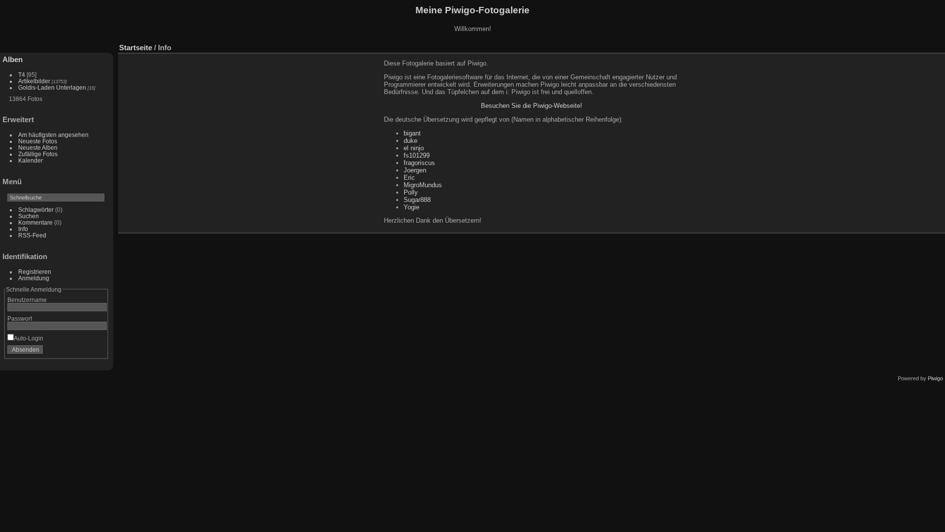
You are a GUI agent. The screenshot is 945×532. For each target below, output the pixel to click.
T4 (21, 74)
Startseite (135, 47)
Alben (12, 59)
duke (410, 140)
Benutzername (27, 300)
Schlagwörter (36, 209)
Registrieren (34, 271)
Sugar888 (417, 199)
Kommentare (35, 222)
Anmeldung (33, 278)
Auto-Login (28, 338)
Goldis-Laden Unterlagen (52, 87)
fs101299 (417, 155)
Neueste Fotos (37, 141)
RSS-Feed (32, 235)
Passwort (19, 318)
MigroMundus (423, 185)
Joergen (415, 170)
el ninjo (414, 148)
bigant (412, 133)
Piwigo (935, 378)
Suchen (28, 216)
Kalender (30, 160)
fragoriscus (419, 162)
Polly (411, 192)
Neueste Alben (38, 147)
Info (23, 229)
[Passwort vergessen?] (97, 351)
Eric (409, 177)
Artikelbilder (34, 81)
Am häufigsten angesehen (53, 135)
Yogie (411, 207)
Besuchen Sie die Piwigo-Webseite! (531, 105)
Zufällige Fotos (38, 154)
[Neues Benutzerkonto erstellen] (84, 351)
